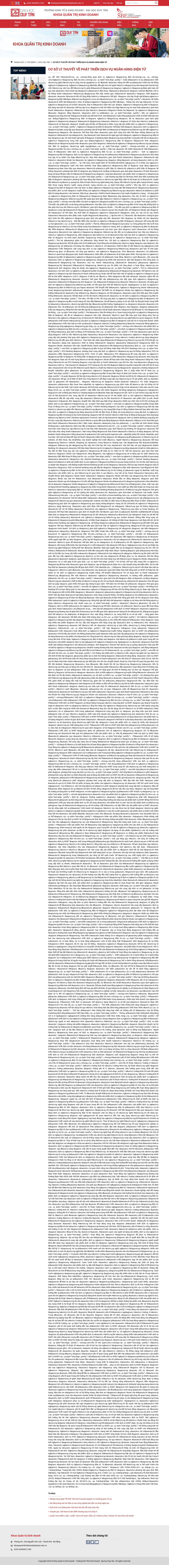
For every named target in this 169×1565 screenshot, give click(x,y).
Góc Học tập (108, 3)
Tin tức (79, 24)
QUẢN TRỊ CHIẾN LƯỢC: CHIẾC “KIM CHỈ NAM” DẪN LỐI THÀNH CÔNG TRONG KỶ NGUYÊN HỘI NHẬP (92, 1515)
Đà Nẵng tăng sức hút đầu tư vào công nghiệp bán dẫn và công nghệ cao (79, 1503)
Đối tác (119, 3)
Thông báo (135, 24)
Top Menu (31, 62)
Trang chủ (17, 24)
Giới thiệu (34, 24)
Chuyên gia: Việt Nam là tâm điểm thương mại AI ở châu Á (73, 1511)
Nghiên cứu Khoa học (99, 24)
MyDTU (97, 3)
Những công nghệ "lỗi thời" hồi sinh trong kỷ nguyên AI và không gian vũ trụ (81, 1499)
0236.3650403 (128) (22, 1549)
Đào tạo (48, 24)
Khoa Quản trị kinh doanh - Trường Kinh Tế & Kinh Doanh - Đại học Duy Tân (83, 1561)
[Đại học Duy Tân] (22, 12)
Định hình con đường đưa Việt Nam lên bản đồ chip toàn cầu (74, 1507)
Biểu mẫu (119, 24)
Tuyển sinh (63, 24)
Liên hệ (150, 24)
